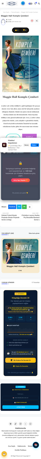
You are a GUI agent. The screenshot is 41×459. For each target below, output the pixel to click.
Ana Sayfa (6, 12)
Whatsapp (24, 207)
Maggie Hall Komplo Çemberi (20, 266)
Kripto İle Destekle (22, 366)
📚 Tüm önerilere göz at (20, 397)
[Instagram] (20, 424)
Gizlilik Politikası (20, 450)
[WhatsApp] (30, 424)
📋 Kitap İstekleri (20, 402)
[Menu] (2, 4)
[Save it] (32, 21)
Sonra (26, 145)
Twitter (19, 207)
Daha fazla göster (34, 233)
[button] (30, 4)
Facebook (12, 206)
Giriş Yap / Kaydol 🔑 (20, 180)
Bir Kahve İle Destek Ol (22, 360)
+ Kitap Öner (20, 407)
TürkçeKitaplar (15, 12)
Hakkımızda (22, 446)
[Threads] (25, 424)
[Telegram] (11, 424)
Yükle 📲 (35, 145)
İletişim (30, 446)
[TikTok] (16, 424)
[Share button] (29, 207)
